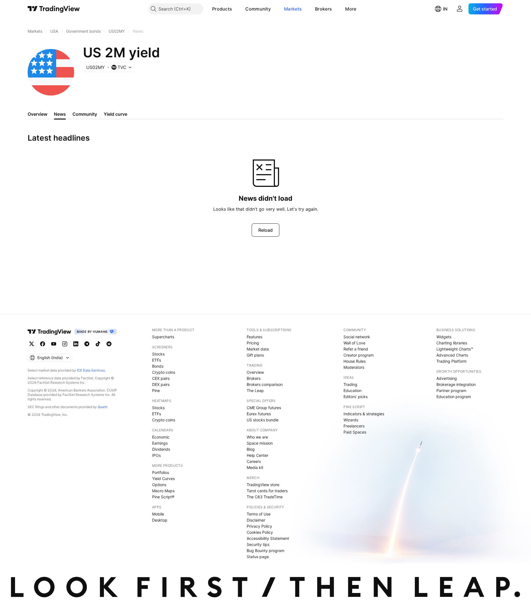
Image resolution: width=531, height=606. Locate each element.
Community (258, 9)
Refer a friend (355, 349)
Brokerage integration (456, 384)
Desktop (159, 520)
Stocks (158, 354)
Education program (453, 396)
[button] (236, 8)
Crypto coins (163, 372)
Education (352, 390)
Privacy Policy (259, 526)
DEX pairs (161, 384)
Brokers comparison (265, 384)
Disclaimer (256, 520)
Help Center (257, 455)
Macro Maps (163, 490)
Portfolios (160, 472)
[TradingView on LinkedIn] (76, 344)
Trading (350, 384)
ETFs (156, 360)
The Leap (255, 390)
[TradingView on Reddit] (109, 344)
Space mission (260, 443)
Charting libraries (451, 343)
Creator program (358, 355)
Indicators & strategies (363, 413)
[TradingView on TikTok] (98, 344)
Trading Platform (451, 361)
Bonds (157, 366)
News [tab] (60, 114)
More (350, 9)
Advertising (446, 378)
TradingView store (263, 484)
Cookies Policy (260, 532)
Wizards (350, 419)
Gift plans (255, 355)
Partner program (451, 390)
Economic (161, 437)
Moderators (353, 367)
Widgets (443, 336)
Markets (293, 9)
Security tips (258, 544)
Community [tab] (84, 114)
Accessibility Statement (268, 538)
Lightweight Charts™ (454, 349)
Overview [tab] (37, 114)
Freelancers (354, 426)
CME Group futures (264, 407)
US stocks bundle (262, 419)
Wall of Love (354, 343)
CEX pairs (161, 378)
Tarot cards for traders (267, 490)
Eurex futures (259, 413)
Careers (254, 461)
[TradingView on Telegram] (87, 344)
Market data (258, 349)
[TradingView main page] (54, 9)
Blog (251, 449)
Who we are (257, 437)
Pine (156, 390)
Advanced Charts (452, 355)
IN (445, 9)
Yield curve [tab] (115, 114)
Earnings (160, 443)
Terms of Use (258, 514)
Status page (258, 556)
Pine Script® (163, 496)
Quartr (102, 407)
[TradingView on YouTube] (54, 344)
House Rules (354, 361)
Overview (255, 372)
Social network (356, 336)
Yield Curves (163, 478)
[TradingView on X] (31, 344)
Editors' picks (355, 396)
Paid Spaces (354, 432)
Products (222, 9)
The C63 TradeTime (265, 496)
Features (254, 336)
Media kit (255, 467)
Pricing (253, 343)
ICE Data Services (91, 370)
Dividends (161, 449)
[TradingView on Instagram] (65, 344)
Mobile (158, 514)
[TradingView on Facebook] (42, 344)
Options (159, 484)
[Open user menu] (459, 8)
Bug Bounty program (265, 550)
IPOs (156, 455)
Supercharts (163, 336)
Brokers (323, 9)
